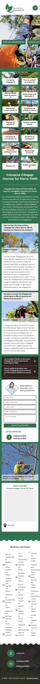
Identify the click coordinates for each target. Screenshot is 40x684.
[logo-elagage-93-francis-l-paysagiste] (15, 8)
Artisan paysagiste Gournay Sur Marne (21, 590)
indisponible (19, 436)
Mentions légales (32, 678)
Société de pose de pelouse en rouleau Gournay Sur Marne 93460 (21, 610)
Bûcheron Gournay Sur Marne (21, 577)
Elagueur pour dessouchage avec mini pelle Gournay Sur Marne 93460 (34, 576)
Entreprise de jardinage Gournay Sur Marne (8, 617)
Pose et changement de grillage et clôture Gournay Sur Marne (8, 565)
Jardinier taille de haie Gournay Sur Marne (8, 585)
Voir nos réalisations (13, 42)
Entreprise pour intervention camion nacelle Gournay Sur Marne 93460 (34, 601)
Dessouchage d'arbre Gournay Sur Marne (21, 565)
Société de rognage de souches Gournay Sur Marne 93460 (34, 625)
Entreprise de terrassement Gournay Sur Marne (8, 601)
